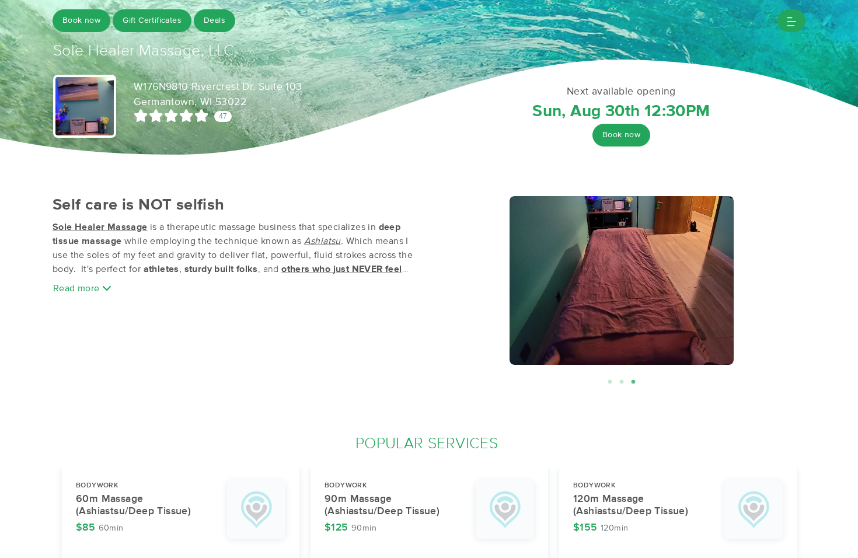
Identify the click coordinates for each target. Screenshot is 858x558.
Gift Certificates (152, 20)
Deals (214, 20)
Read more (77, 288)
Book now (81, 20)
